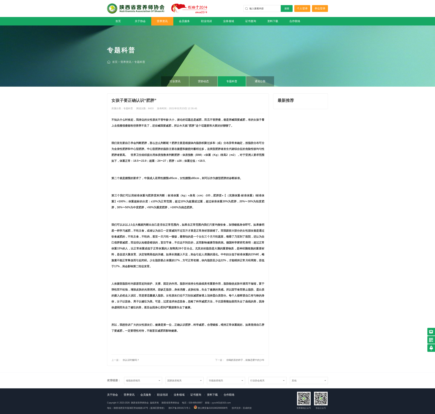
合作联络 (294, 21)
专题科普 (139, 61)
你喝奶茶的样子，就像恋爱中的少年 (245, 360)
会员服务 (184, 21)
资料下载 (272, 21)
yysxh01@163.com (221, 402)
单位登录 (320, 8)
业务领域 (228, 21)
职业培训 (206, 21)
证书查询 (250, 21)
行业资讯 (175, 81)
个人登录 (302, 8)
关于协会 (140, 21)
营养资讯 (162, 21)
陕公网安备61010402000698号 (212, 408)
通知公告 (260, 81)
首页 (118, 21)
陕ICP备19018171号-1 (179, 408)
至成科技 (247, 408)
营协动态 (203, 81)
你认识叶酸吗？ (131, 360)
